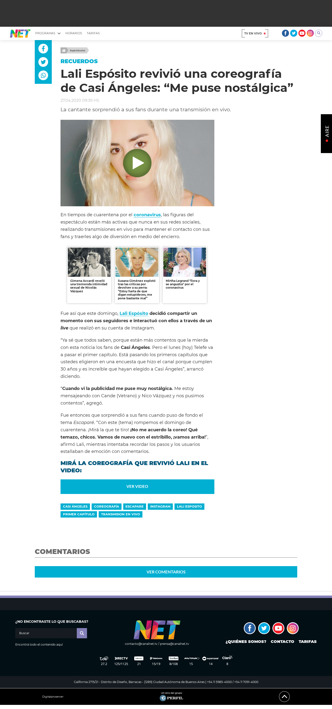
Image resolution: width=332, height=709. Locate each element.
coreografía (106, 506)
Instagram (160, 506)
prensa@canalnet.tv (174, 644)
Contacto (282, 641)
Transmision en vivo (120, 514)
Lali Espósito (134, 313)
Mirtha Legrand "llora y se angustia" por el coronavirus (183, 284)
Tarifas (93, 33)
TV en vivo (253, 33)
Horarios (73, 33)
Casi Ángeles (75, 506)
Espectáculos (77, 50)
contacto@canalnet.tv (141, 644)
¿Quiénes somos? (246, 641)
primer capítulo (79, 514)
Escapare (134, 506)
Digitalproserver (52, 696)
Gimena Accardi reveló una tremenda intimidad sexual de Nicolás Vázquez (88, 286)
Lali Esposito (189, 506)
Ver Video (137, 486)
